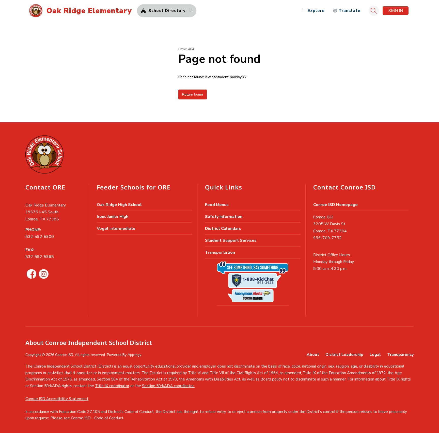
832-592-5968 (39, 256)
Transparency (400, 354)
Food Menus (217, 204)
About (313, 354)
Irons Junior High (112, 216)
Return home (192, 94)
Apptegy (134, 354)
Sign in (395, 10)
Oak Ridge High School (119, 204)
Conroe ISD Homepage (335, 204)
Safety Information (223, 216)
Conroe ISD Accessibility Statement (56, 398)
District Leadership (344, 354)
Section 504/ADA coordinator (168, 385)
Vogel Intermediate (116, 228)
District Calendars (223, 228)
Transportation (220, 252)
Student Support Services (231, 240)
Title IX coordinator (112, 385)
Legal (375, 354)
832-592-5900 (39, 236)
